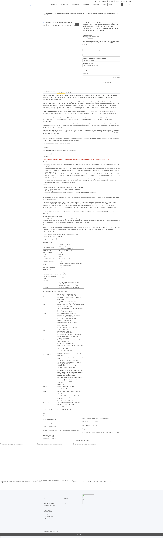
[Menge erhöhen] (98, 84)
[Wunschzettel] (127, 4)
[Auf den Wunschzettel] (78, 24)
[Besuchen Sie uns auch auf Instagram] (44, 527)
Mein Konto (111, 1)
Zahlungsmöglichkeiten (49, 503)
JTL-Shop (160, 534)
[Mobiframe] (90, 37)
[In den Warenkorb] (44, 21)
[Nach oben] (0, 537)
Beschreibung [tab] (61, 92)
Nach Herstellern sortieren (49, 518)
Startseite (104, 1)
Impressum (66, 500)
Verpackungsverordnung (49, 516)
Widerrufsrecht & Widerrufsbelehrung (48, 511)
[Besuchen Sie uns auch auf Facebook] (44, 524)
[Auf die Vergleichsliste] (76, 24)
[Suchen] (122, 4)
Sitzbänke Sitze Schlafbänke (93, 36)
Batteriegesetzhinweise (49, 514)
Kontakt (117, 1)
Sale (99, 1)
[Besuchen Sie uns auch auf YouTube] (44, 526)
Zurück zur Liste (46, 12)
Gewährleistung (47, 500)
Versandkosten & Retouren (49, 505)
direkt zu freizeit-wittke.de (126, 1)
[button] (125, 4)
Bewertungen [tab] (68, 92)
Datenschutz (66, 498)
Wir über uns (66, 503)
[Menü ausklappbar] (31, 3)
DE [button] (95, 1)
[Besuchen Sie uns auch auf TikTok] (44, 529)
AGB (45, 498)
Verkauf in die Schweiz (48, 508)
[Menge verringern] (84, 82)
